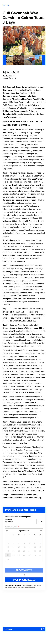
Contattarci (9, 629)
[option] (8, 60)
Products (6, 5)
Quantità (9, 520)
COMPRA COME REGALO (24, 580)
